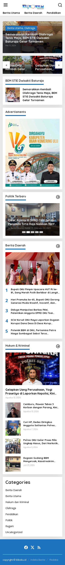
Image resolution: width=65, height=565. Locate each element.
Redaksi (53, 559)
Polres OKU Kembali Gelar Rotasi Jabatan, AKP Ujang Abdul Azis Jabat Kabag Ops (16, 67)
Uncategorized (13, 532)
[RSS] (39, 547)
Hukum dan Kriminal (17, 502)
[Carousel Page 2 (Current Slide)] (28, 232)
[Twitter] (32, 547)
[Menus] (5, 5)
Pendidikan (11, 514)
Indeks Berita (38, 559)
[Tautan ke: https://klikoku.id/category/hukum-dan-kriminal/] (58, 346)
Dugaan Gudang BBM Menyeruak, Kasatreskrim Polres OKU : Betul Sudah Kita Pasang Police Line (40, 459)
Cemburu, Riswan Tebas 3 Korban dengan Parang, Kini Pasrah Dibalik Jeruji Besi (40, 406)
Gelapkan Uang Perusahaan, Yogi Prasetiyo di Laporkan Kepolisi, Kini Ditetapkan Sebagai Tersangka (47, 67)
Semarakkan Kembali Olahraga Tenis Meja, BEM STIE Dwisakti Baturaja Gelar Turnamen (29, 37)
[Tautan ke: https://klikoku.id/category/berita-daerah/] (58, 246)
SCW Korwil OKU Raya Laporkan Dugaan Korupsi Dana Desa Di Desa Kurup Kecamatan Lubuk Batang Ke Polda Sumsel (35, 321)
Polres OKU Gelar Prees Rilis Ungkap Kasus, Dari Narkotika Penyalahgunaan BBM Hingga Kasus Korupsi (41, 442)
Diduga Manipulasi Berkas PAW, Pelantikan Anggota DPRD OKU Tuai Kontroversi (32, 311)
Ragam (9, 526)
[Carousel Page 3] (32, 232)
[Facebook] (26, 547)
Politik (8, 520)
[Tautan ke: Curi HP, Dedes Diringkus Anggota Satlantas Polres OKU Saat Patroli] (13, 427)
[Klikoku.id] (33, 6)
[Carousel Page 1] (24, 232)
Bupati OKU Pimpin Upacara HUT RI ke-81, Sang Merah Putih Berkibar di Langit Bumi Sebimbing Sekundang (34, 291)
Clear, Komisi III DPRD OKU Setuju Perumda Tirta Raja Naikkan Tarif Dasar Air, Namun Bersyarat (31, 222)
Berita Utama (15, 28)
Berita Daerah (13, 490)
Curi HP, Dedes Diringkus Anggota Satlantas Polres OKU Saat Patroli (39, 424)
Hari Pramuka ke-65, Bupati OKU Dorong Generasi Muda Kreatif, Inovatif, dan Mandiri (35, 301)
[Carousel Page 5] (41, 232)
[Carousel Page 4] (37, 232)
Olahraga (29, 28)
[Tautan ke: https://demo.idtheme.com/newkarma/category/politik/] (58, 197)
